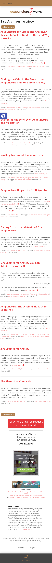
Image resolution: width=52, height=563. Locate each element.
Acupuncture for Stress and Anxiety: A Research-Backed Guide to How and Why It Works (25, 35)
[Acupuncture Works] (26, 12)
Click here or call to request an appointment (26, 423)
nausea (43, 369)
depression (46, 250)
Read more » (27, 529)
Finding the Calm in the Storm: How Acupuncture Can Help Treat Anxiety (23, 80)
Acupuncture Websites (10, 538)
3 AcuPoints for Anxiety (15, 349)
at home (18, 296)
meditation (13, 145)
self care (23, 296)
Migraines (33, 334)
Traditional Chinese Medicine (35, 67)
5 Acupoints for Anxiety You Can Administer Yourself (20, 264)
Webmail (21, 547)
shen (44, 401)
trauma (28, 180)
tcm (20, 69)
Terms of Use (26, 540)
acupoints (11, 296)
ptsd (16, 180)
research (47, 336)
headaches (33, 336)
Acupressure (11, 294)
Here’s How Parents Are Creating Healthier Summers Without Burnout (26, 493)
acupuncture (9, 69)
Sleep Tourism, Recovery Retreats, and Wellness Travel (26, 495)
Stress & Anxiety (28, 143)
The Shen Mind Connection (17, 381)
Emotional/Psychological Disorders (27, 178)
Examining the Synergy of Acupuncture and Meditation (24, 121)
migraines (40, 336)
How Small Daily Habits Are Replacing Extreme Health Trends (26, 497)
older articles (8, 27)
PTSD (40, 178)
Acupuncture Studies (22, 334)
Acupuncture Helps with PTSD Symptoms (25, 190)
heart (36, 401)
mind (40, 401)
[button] (3, 116)
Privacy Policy (36, 540)
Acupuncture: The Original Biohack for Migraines (24, 308)
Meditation (19, 143)
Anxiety (18, 67)
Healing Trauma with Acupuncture (22, 155)
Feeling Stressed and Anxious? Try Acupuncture (21, 228)
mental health (42, 215)
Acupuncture (11, 67)
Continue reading (38, 63)
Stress (23, 67)
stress (16, 69)
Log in (32, 547)
